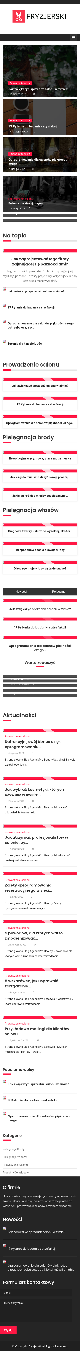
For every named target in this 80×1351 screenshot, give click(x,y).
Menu (73, 37)
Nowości (21, 591)
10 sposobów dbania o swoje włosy (40, 550)
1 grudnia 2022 (15, 897)
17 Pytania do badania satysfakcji (32, 126)
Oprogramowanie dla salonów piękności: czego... (40, 423)
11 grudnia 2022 (16, 849)
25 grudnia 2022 (16, 801)
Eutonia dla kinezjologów (25, 203)
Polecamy (58, 591)
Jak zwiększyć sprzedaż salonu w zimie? (38, 89)
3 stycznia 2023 (16, 753)
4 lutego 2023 (18, 208)
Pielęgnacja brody (13, 1149)
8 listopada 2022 (16, 992)
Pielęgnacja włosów (15, 1157)
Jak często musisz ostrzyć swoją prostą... (40, 477)
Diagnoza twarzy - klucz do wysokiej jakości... (40, 531)
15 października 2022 (19, 1040)
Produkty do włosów (16, 1172)
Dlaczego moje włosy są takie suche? (40, 568)
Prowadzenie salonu (20, 83)
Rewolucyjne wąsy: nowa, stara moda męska (40, 458)
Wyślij (8, 1330)
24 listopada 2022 (17, 944)
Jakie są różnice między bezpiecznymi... (40, 496)
